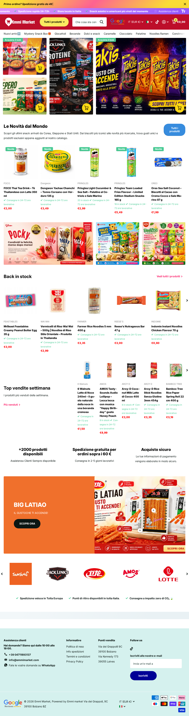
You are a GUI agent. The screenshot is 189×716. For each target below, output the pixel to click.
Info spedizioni (75, 651)
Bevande (75, 33)
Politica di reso (75, 646)
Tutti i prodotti (53, 21)
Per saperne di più (154, 510)
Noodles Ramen (159, 33)
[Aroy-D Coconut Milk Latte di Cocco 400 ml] (131, 370)
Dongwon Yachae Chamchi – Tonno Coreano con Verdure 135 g (58, 192)
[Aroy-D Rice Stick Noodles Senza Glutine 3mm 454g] (153, 370)
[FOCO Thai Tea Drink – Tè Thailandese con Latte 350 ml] (21, 162)
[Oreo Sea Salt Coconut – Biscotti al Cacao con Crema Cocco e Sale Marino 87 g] (168, 162)
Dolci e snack (92, 33)
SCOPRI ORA (27, 523)
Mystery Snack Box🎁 (37, 33)
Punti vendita (106, 640)
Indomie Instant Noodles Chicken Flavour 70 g (166, 328)
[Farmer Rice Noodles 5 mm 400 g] (94, 300)
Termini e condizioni (78, 656)
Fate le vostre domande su (32, 665)
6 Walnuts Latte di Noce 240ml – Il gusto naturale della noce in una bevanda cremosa (86, 400)
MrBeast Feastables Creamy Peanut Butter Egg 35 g (20, 330)
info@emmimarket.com (24, 660)
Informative (73, 640)
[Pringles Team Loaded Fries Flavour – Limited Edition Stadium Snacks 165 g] (131, 162)
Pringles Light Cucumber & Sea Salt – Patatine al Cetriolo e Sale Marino (94, 192)
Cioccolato (125, 33)
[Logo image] (21, 574)
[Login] (165, 22)
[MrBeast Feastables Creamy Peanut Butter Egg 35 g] (21, 300)
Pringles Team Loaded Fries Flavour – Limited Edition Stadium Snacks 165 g (129, 194)
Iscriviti (143, 675)
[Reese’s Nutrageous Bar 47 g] (131, 300)
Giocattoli (60, 33)
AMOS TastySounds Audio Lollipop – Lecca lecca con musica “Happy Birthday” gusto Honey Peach (109, 402)
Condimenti (179, 33)
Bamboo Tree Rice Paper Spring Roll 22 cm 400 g (175, 394)
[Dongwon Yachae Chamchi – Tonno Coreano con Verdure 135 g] (58, 162)
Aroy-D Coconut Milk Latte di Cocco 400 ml (131, 394)
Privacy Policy (74, 661)
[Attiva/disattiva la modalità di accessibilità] (183, 11)
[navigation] (187, 300)
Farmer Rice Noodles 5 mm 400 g (94, 328)
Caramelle (110, 33)
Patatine (141, 33)
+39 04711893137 (20, 654)
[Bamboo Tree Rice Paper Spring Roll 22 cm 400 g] (175, 370)
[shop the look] (40, 68)
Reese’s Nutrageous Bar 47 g (129, 328)
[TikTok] (131, 648)
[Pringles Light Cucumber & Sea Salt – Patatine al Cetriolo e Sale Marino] (94, 162)
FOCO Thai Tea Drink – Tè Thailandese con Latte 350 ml (20, 192)
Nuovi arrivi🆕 (12, 33)
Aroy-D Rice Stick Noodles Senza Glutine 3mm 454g (152, 394)
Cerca (102, 22)
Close (185, 4)
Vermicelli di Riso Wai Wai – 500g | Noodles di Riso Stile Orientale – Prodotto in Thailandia (57, 332)
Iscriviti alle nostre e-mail (146, 655)
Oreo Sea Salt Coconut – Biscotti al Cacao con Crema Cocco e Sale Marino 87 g (166, 194)
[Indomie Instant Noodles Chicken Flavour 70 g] (168, 300)
